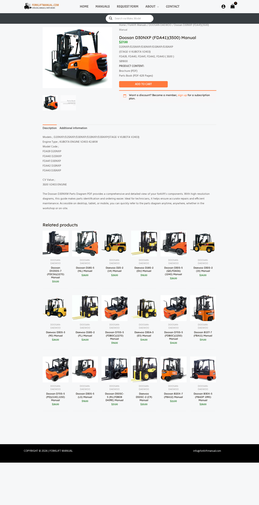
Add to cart (143, 84)
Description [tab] (50, 128)
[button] (157, 6)
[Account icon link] (223, 6)
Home (122, 25)
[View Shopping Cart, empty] (232, 6)
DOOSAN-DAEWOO (160, 25)
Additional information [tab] (73, 128)
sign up (182, 95)
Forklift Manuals (137, 25)
